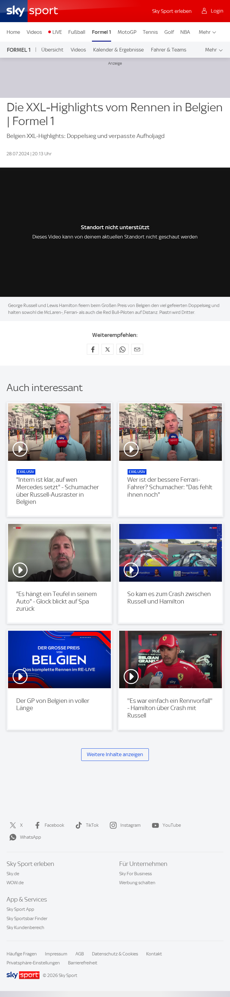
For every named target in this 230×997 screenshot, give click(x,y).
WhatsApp (30, 837)
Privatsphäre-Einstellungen (33, 963)
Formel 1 (101, 32)
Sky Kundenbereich (25, 927)
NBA (185, 32)
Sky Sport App (20, 909)
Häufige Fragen (22, 954)
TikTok (92, 825)
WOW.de (15, 882)
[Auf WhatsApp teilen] (122, 349)
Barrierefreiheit (82, 963)
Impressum (56, 954)
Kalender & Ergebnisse (118, 50)
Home (13, 32)
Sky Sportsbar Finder (27, 918)
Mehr (205, 32)
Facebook (54, 825)
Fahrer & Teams (168, 50)
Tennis (150, 32)
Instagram (130, 825)
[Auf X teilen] (108, 349)
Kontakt (154, 954)
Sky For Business (135, 873)
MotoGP (127, 32)
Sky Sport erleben (172, 11)
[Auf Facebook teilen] (93, 349)
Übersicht (52, 50)
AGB (79, 954)
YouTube (172, 825)
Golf (169, 32)
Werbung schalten (137, 882)
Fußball (76, 32)
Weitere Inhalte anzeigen (115, 754)
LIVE (57, 32)
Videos (34, 32)
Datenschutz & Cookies (115, 954)
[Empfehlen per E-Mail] (137, 349)
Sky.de (13, 873)
